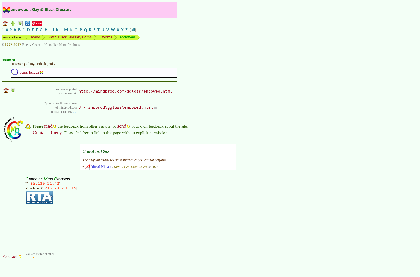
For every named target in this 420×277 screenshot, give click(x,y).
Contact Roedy (47, 132)
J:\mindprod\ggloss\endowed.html (116, 107)
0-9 (9, 30)
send (121, 126)
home (35, 37)
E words (105, 37)
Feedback (10, 256)
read (48, 126)
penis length (29, 72)
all (133, 30)
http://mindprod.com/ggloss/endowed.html (125, 91)
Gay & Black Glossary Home (70, 37)
